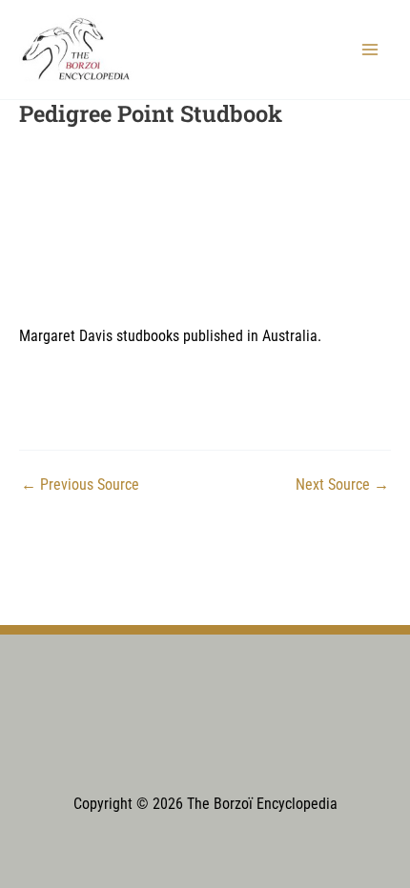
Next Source (342, 486)
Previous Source (80, 486)
